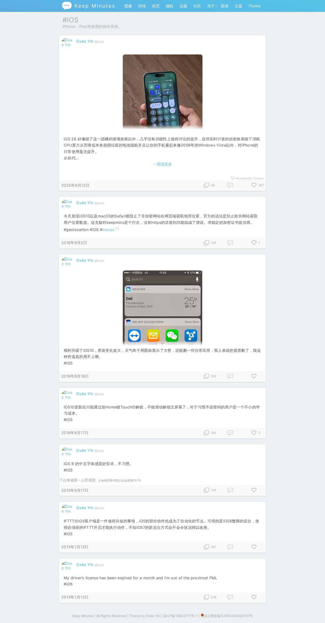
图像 (128, 6)
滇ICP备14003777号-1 (180, 616)
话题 (183, 6)
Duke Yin (85, 41)
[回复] (230, 185)
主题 (238, 6)
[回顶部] (314, 612)
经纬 (142, 6)
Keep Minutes (88, 5)
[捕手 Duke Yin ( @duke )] (67, 44)
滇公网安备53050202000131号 (228, 616)
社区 (197, 6)
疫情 (224, 6)
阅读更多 (164, 164)
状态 (156, 6)
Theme (254, 6)
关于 (211, 6)
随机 (169, 6)
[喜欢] (254, 376)
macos (108, 229)
